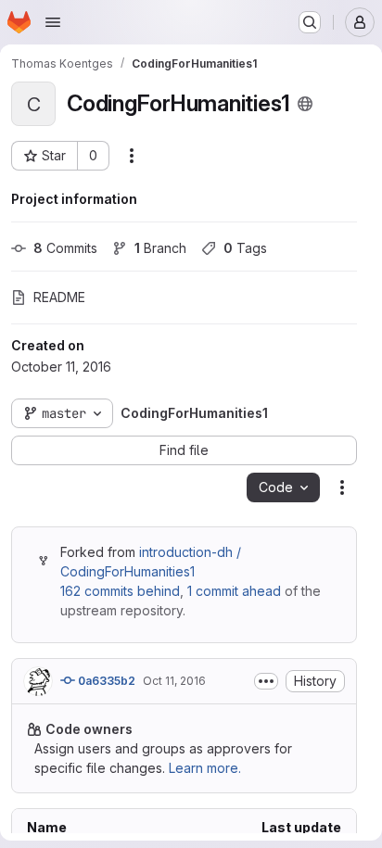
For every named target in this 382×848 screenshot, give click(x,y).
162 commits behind (120, 591)
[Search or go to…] (310, 22)
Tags (245, 248)
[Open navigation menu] (53, 22)
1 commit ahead (234, 591)
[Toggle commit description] (266, 681)
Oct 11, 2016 (174, 681)
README (59, 297)
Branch (160, 248)
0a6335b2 (105, 681)
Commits (65, 248)
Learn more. (205, 768)
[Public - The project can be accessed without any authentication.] (305, 103)
